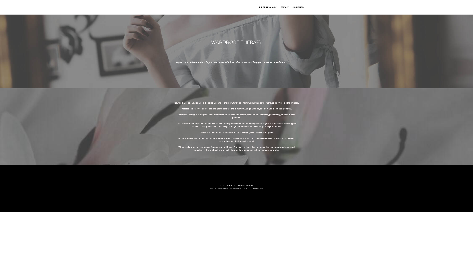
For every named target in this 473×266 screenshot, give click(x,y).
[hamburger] (164, 7)
